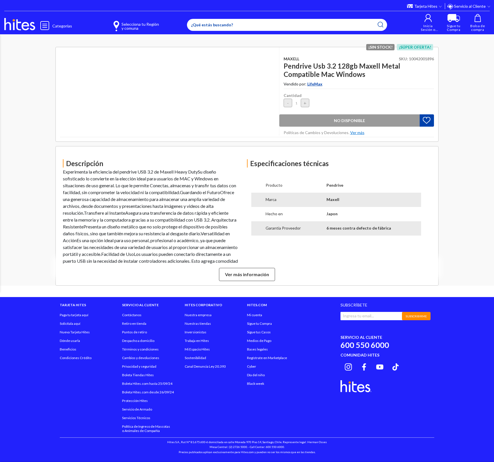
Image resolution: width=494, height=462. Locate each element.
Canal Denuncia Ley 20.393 (205, 366)
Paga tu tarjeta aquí (74, 315)
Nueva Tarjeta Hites (75, 332)
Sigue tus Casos (259, 332)
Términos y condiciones (140, 349)
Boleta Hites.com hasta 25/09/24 (147, 383)
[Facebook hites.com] (364, 366)
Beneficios (68, 349)
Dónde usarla (70, 340)
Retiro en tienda (134, 323)
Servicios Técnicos (136, 418)
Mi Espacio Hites (197, 349)
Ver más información (247, 274)
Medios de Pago (259, 340)
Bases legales (257, 349)
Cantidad (293, 95)
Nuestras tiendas (198, 323)
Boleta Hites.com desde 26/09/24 (148, 392)
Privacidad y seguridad (139, 366)
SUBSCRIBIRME (416, 316)
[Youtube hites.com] (379, 366)
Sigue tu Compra (259, 323)
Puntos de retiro (134, 332)
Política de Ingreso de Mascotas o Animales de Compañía (146, 428)
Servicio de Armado (137, 409)
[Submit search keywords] (380, 24)
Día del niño (256, 375)
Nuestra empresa (198, 315)
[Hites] (19, 24)
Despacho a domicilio (138, 340)
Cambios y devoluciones (140, 358)
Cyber (251, 366)
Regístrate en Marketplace (267, 358)
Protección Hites (135, 401)
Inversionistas (195, 332)
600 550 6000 (364, 345)
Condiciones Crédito (75, 358)
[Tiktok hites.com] (395, 366)
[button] (428, 22)
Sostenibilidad (195, 358)
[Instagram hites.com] (348, 366)
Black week (255, 383)
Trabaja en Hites (197, 340)
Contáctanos (132, 315)
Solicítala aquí (70, 323)
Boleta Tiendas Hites (138, 375)
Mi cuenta (254, 315)
